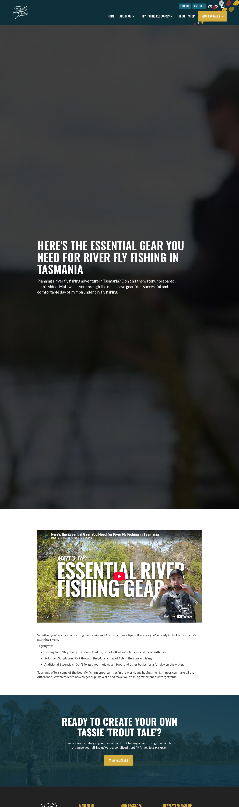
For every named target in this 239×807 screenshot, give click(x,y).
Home (111, 16)
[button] (127, 16)
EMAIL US (184, 6)
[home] (20, 10)
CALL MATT (199, 6)
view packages (118, 760)
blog (181, 16)
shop (191, 16)
